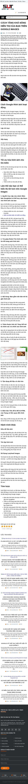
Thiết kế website (18, 738)
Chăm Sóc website (5, 746)
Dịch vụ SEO (4, 738)
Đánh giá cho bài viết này (8, 524)
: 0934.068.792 (22, 12)
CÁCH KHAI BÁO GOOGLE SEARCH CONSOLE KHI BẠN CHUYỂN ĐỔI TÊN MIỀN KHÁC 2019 (14, 599)
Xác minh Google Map (19, 746)
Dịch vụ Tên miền (18, 740)
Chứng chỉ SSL (4, 743)
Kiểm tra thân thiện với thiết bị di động (14, 215)
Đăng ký (5, 768)
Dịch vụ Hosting (4, 740)
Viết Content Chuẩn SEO (20, 743)
